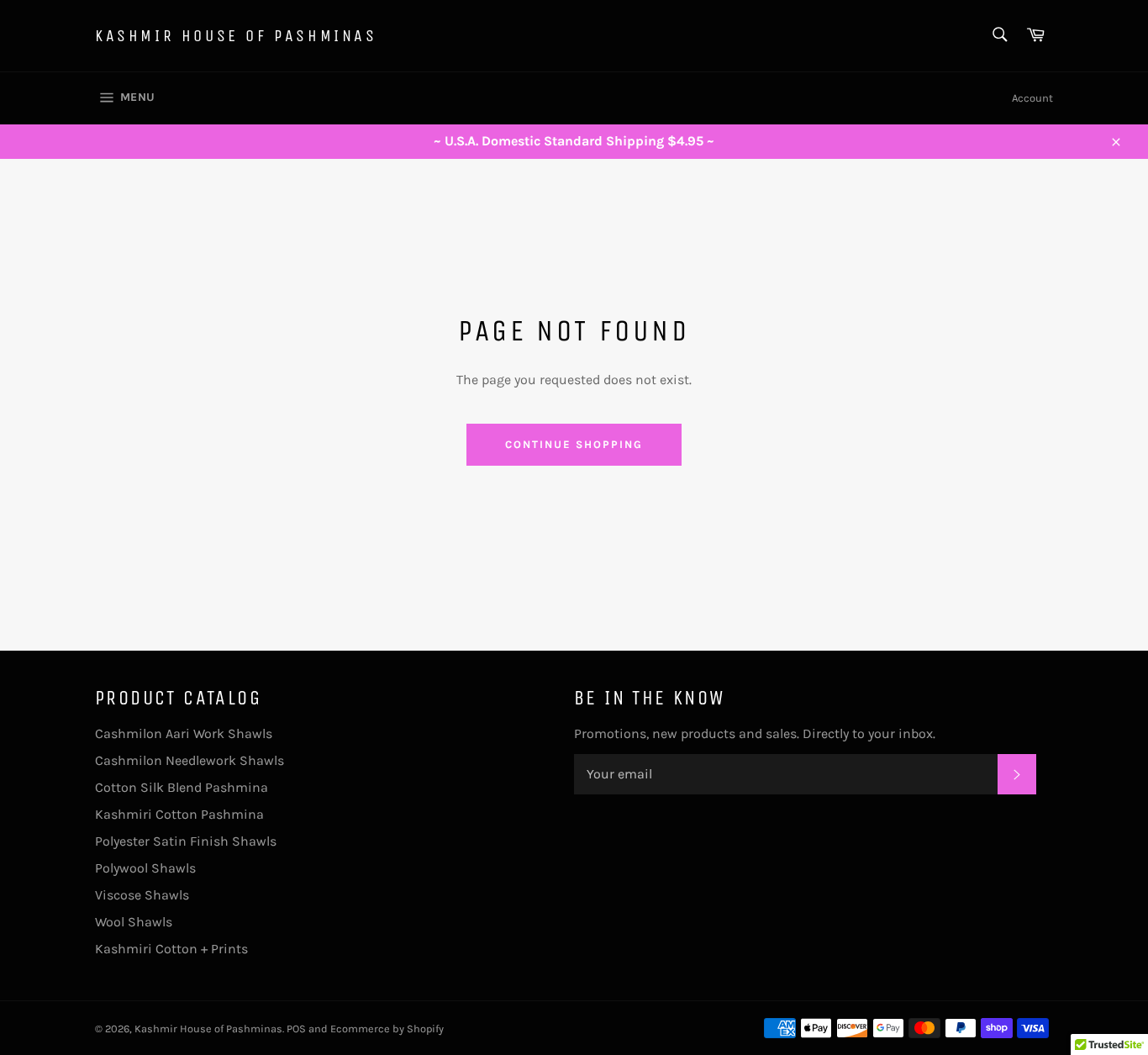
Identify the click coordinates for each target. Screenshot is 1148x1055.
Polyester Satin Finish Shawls (185, 841)
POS (296, 1028)
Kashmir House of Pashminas (236, 35)
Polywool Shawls (145, 868)
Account (1032, 98)
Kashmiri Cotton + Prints (171, 949)
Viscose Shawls (142, 895)
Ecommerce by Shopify (387, 1028)
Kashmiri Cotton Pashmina (179, 814)
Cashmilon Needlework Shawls (189, 760)
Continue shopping (573, 444)
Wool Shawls (133, 922)
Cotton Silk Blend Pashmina (181, 787)
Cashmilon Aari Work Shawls (183, 733)
